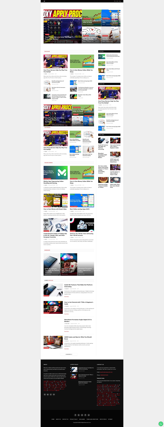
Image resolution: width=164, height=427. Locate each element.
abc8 (104, 399)
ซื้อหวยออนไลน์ (51, 381)
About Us (58, 419)
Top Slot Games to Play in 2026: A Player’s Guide (115, 173)
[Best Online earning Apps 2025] (110, 18)
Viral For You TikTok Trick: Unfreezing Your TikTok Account (81, 234)
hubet (116, 386)
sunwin (60, 384)
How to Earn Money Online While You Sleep (90, 21)
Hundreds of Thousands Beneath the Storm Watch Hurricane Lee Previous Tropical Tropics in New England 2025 (59, 96)
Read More (66, 296)
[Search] (119, 1)
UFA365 (118, 395)
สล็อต (57, 384)
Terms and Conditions (92, 419)
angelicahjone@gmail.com (106, 372)
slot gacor (106, 395)
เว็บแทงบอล (57, 388)
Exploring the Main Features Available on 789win (103, 186)
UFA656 (106, 389)
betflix (108, 402)
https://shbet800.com (112, 393)
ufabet (117, 385)
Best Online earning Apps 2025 (109, 21)
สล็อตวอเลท (49, 382)
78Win (112, 386)
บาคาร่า (100, 395)
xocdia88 (59, 385)
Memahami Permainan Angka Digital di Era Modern (85, 270)
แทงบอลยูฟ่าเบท (104, 390)
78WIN (108, 386)
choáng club (99, 386)
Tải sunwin (100, 396)
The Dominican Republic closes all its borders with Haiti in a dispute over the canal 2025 (85, 89)
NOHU (118, 403)
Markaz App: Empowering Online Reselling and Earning (53, 182)
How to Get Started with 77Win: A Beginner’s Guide (67, 270)
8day (55, 385)
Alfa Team (67, 323)
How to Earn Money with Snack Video (55, 209)
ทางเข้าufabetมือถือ (105, 400)
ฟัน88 (45, 385)
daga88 (45, 381)
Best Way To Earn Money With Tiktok (84, 95)
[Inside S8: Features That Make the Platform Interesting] (52, 264)
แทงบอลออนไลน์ (51, 388)
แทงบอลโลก (55, 382)
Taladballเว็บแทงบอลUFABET (103, 398)
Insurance (86, 35)
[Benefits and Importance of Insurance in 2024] (91, 35)
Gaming (47, 34)
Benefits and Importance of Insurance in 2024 (91, 38)
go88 (48, 384)
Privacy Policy (74, 419)
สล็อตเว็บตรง (57, 381)
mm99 (48, 385)
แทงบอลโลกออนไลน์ (107, 392)
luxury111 (114, 405)
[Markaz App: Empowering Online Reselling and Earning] (56, 172)
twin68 (59, 382)
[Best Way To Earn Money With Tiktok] (73, 96)
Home (53, 419)
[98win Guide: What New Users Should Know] (115, 180)
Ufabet (105, 385)
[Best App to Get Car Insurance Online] (110, 35)
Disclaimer (82, 419)
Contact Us (65, 419)
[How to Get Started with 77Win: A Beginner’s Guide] (68, 264)
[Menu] (44, 1)
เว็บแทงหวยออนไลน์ (52, 390)
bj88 (104, 386)
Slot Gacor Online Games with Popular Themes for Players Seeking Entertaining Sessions (103, 169)
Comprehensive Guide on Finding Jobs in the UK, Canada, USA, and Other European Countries (55, 235)
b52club (110, 396)
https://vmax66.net (113, 390)
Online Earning (87, 18)
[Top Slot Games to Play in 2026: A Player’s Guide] (115, 167)
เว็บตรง (98, 390)
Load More (68, 354)
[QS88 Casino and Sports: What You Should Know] (53, 342)
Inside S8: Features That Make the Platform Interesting (52, 270)
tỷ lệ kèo (105, 396)
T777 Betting (52, 387)
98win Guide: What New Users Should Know (115, 186)
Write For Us (103, 419)
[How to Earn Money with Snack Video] (56, 200)
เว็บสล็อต (62, 381)
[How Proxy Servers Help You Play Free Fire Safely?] (63, 26)
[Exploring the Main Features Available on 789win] (103, 180)
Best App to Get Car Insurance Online (108, 38)
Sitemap (110, 419)
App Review (46, 295)
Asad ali (66, 288)
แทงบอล (118, 388)
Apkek (46, 41)
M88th (58, 390)
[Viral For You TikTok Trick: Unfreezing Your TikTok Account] (82, 225)
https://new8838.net (101, 393)
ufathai (108, 399)
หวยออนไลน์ (103, 402)
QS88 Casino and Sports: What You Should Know (78, 338)
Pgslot (116, 389)
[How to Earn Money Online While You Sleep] (91, 18)
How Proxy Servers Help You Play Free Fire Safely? (58, 38)
